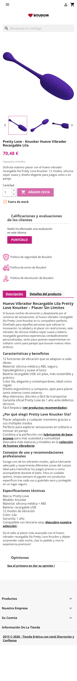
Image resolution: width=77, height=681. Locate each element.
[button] (8, 4)
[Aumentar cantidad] (14, 190)
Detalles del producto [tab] (45, 294)
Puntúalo (19, 240)
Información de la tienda (21, 627)
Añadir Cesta (35, 192)
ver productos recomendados (45, 408)
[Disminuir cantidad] (14, 194)
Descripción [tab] (14, 294)
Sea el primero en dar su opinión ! (31, 566)
